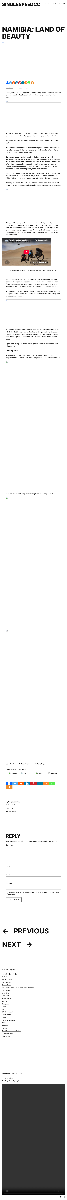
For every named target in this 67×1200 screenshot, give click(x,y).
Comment (10, 845)
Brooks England (7, 998)
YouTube (9, 88)
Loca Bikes (5, 993)
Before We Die (46, 284)
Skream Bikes (6, 985)
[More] (32, 82)
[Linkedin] (16, 82)
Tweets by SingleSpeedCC (12, 1073)
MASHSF (5, 1025)
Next (11, 944)
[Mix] (25, 82)
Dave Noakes (6, 990)
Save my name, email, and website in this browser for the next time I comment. (34, 893)
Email (8, 875)
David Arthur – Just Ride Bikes (11, 1031)
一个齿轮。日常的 (7, 1078)
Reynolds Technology (9, 1020)
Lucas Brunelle (11, 152)
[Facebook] (7, 82)
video (8, 97)
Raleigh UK (5, 1004)
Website (9, 884)
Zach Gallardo (6, 982)
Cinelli (4, 1017)
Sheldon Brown (7, 979)
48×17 (4, 1023)
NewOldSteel (6, 1036)
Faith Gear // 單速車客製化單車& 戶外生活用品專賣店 (18, 987)
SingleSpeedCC (21, 4)
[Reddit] (13, 82)
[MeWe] (22, 82)
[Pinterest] (19, 82)
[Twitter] (10, 82)
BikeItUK (5, 1028)
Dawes (4, 1006)
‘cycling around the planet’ (16, 159)
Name (8, 866)
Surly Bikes (5, 977)
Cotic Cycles (6, 996)
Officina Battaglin (7, 1012)
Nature (8, 811)
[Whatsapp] (28, 82)
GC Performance (7, 1033)
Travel (14, 811)
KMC (3, 1009)
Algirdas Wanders (30, 284)
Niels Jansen (22, 769)
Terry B (52, 150)
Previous (31, 931)
